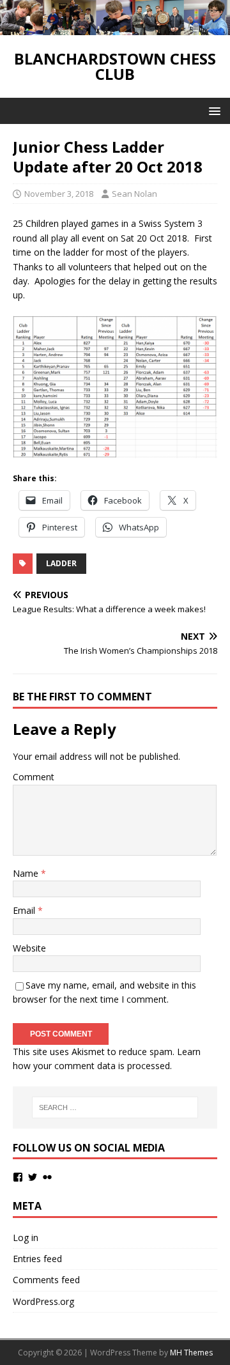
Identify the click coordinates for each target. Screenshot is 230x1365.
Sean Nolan (134, 193)
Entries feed (37, 1259)
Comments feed (46, 1280)
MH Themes (191, 1352)
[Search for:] (115, 1107)
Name (27, 873)
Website (29, 948)
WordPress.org (43, 1301)
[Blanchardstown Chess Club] (115, 28)
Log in (25, 1237)
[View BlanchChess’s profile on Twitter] (32, 1177)
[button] (212, 110)
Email (25, 910)
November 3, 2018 (58, 193)
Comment (33, 777)
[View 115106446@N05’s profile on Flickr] (47, 1177)
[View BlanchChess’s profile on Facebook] (18, 1177)
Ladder (61, 563)
